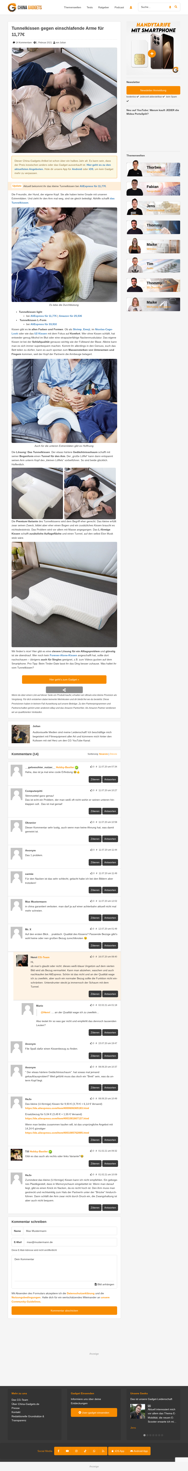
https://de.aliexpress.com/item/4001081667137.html (57, 1118)
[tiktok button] (85, 1451)
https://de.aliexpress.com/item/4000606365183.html (57, 1108)
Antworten (110, 779)
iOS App (119, 1451)
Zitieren (95, 779)
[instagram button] (76, 1451)
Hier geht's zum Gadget (63, 679)
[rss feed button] (103, 1451)
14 (23, 42)
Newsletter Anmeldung (153, 90)
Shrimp (77, 329)
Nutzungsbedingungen (26, 1297)
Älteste (113, 754)
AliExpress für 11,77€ (93, 186)
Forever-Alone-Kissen (63, 655)
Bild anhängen (105, 1284)
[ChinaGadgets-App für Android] (33, 929)
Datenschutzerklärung (81, 1293)
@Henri (45, 1012)
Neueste (103, 754)
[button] (144, 1435)
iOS (91, 169)
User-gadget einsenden (95, 1412)
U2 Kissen (40, 333)
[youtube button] (67, 1451)
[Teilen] (64, 689)
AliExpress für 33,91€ (43, 324)
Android (77, 169)
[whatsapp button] (94, 1451)
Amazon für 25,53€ (70, 315)
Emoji (86, 329)
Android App (140, 1451)
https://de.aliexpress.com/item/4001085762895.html (57, 1132)
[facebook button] (58, 1451)
